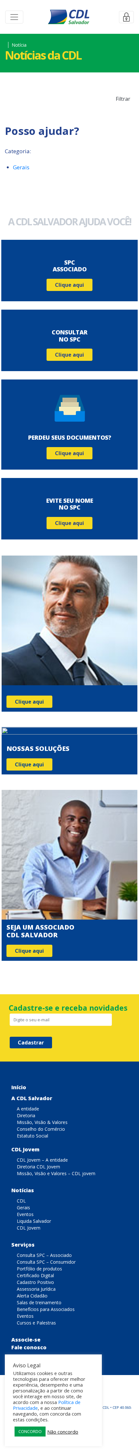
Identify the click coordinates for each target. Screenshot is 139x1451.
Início (18, 1087)
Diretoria (26, 1115)
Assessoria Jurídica (36, 1289)
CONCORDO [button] (30, 1431)
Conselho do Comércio (41, 1129)
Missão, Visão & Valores (42, 1122)
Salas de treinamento (39, 1302)
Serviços (23, 1244)
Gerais (21, 167)
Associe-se (25, 1339)
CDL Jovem (25, 1149)
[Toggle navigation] (14, 17)
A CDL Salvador (31, 1098)
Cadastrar (31, 1042)
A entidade (28, 1109)
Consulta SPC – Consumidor (46, 1262)
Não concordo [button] (62, 1432)
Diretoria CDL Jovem (38, 1167)
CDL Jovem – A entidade (42, 1160)
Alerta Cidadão (32, 1296)
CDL (21, 1201)
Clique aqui (69, 284)
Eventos (25, 1214)
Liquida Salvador (34, 1221)
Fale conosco (29, 1347)
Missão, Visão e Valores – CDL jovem (56, 1173)
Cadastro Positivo (35, 1282)
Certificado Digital (35, 1275)
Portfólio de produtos (39, 1269)
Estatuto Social (32, 1136)
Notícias (22, 1190)
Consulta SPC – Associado (44, 1255)
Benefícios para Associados (46, 1309)
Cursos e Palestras (36, 1323)
